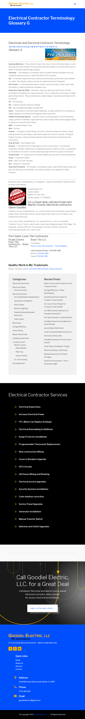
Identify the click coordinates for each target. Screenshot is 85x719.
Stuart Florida (21, 356)
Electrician (17, 323)
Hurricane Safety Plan (53, 336)
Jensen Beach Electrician (54, 328)
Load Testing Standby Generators (58, 332)
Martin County (20, 345)
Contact (19, 669)
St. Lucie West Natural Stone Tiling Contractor (44, 269)
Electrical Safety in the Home (56, 350)
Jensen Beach (21, 348)
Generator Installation (23, 301)
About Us (19, 663)
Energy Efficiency (19, 327)
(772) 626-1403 (42, 253)
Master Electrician (20, 334)
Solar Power (19, 319)
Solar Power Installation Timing (56, 346)
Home (18, 660)
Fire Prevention (20, 290)
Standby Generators (21, 338)
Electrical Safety (19, 287)
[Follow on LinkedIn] (19, 649)
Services (19, 666)
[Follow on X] (15, 649)
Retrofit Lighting (21, 308)
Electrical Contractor (21, 283)
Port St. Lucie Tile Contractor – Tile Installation (49, 246)
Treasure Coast (19, 342)
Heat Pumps (19, 305)
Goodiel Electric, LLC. (41, 714)
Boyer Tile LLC (38, 239)
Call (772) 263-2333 (66, 540)
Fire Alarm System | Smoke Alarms (58, 317)
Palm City (19, 352)
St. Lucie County (20, 359)
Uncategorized (19, 363)
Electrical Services (20, 294)
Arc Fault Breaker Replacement (26, 297)
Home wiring (18, 330)
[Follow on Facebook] (10, 649)
